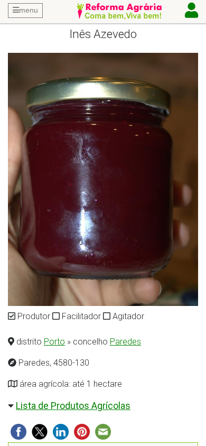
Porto (54, 342)
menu (28, 10)
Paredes (125, 342)
